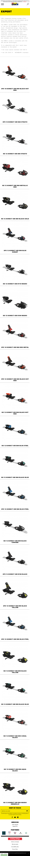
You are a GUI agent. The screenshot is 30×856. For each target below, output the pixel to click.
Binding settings (15, 838)
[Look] (15, 5)
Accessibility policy (15, 846)
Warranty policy (15, 844)
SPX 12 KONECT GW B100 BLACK (15, 574)
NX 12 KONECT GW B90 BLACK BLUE (15, 704)
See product (15, 77)
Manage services (4, 853)
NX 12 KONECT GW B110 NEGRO (15, 284)
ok (27, 810)
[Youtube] (15, 817)
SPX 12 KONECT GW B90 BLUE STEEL (15, 639)
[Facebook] (12, 817)
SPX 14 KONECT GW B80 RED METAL (15, 347)
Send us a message (15, 841)
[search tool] (28, 4)
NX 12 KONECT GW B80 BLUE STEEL (15, 445)
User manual (15, 824)
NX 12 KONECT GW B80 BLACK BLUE (15, 477)
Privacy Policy (15, 849)
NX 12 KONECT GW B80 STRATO (15, 154)
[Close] (28, 853)
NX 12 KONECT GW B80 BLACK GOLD (15, 219)
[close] (28, 1)
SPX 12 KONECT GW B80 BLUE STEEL (15, 509)
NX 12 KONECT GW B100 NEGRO (15, 315)
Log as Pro (15, 826)
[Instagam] (18, 817)
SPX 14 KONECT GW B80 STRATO (15, 122)
